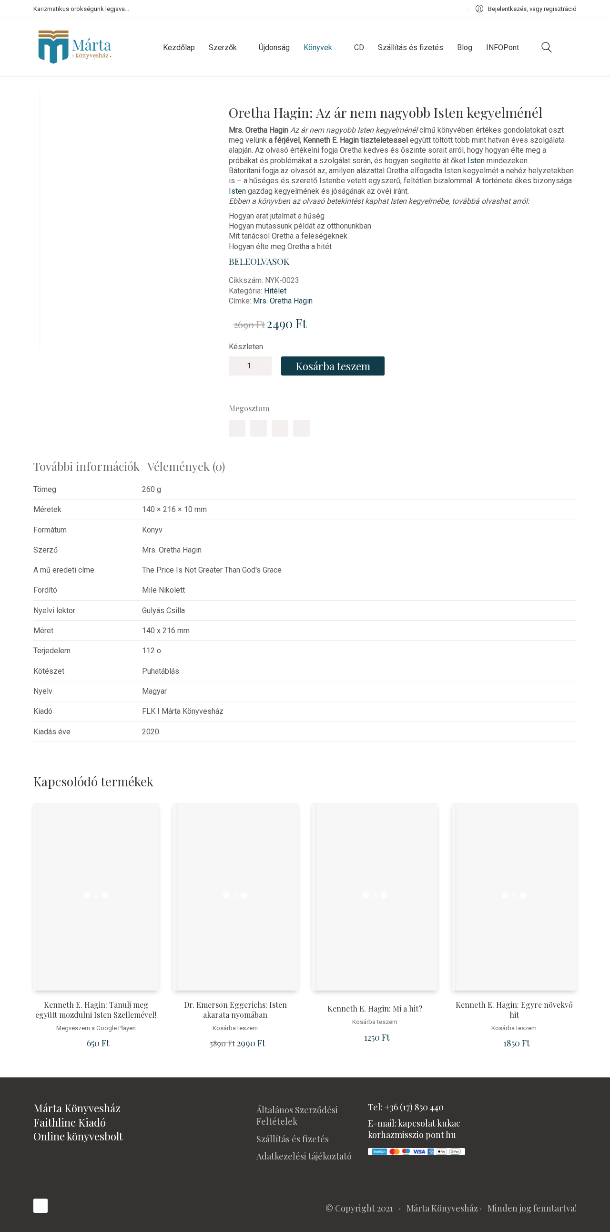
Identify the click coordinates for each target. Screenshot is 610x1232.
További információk (86, 466)
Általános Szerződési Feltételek (297, 1115)
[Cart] (571, 47)
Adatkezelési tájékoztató (304, 1156)
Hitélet (275, 290)
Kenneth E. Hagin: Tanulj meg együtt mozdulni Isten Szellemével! (95, 1010)
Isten (476, 160)
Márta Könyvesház (442, 1208)
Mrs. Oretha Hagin (283, 300)
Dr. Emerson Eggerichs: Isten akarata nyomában (235, 1010)
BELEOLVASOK (259, 261)
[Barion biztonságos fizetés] (416, 1150)
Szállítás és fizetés (292, 1139)
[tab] (90, 466)
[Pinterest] (280, 428)
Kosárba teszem (332, 366)
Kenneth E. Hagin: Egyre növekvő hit (514, 1010)
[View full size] (47, 106)
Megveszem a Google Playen (96, 1028)
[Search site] (546, 48)
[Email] (301, 428)
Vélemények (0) (186, 466)
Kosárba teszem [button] (235, 1028)
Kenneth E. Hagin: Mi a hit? (374, 1008)
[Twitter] (258, 428)
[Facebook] (237, 428)
